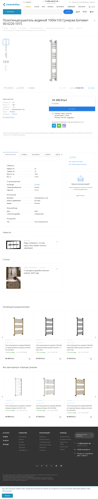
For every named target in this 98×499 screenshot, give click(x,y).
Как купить (36, 154)
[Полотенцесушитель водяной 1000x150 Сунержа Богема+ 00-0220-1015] (53, 60)
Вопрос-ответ (64, 447)
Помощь (63, 433)
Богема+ (14, 114)
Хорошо (7, 495)
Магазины (42, 437)
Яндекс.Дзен (61, 466)
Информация (44, 433)
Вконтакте (37, 466)
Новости (21, 439)
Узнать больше (7, 491)
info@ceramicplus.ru (83, 449)
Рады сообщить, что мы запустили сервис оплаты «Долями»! (35, 245)
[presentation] (2, 337)
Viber (51, 466)
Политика (42, 450)
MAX (64, 126)
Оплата (47, 154)
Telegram (54, 126)
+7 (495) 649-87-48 (51, 1)
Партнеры (22, 447)
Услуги (6, 440)
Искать (68, 12)
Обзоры (62, 449)
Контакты (22, 445)
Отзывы (24, 154)
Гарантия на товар (45, 445)
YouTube (47, 466)
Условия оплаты (44, 439)
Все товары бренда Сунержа (78, 164)
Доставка (59, 154)
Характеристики (10, 154)
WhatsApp (59, 126)
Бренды (6, 444)
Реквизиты (42, 447)
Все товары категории (76, 161)
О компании (22, 437)
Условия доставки (44, 442)
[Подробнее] (57, 242)
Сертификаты (23, 450)
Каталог (6, 433)
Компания (23, 433)
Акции (5, 437)
